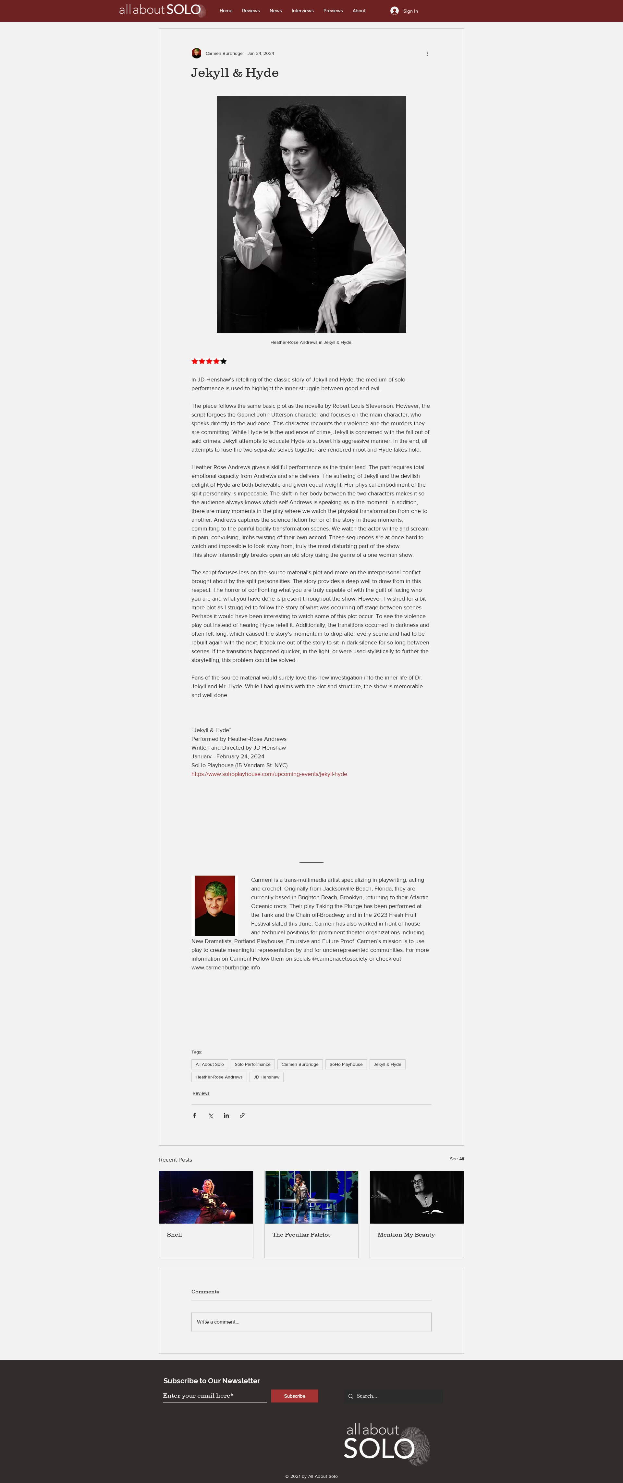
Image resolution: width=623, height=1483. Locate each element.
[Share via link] (242, 1115)
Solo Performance (253, 1064)
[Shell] (206, 1197)
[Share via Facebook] (194, 1115)
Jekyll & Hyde (387, 1064)
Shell (174, 1234)
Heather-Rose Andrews (219, 1076)
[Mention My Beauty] (417, 1197)
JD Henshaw (266, 1076)
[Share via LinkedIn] (226, 1115)
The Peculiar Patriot (301, 1234)
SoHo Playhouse (346, 1064)
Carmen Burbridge (300, 1064)
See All (457, 1158)
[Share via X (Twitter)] (210, 1115)
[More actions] (428, 53)
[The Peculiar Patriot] (312, 1197)
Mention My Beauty (406, 1234)
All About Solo (210, 1064)
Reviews (201, 1093)
